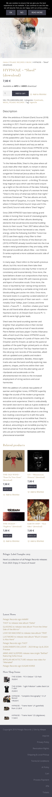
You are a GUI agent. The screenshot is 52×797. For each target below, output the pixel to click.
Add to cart (20, 93)
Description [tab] (10, 111)
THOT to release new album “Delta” (19, 623)
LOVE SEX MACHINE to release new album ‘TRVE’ (25, 633)
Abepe (43, 729)
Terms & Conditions (40, 761)
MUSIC (29, 62)
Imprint (45, 735)
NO (21, 12)
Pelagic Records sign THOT (15, 643)
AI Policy (45, 767)
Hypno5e (33, 102)
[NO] (49, 9)
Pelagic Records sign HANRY (15, 619)
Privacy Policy (43, 742)
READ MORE (37, 12)
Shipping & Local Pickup (38, 754)
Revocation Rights (41, 748)
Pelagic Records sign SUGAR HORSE (19, 666)
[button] (38, 94)
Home (5, 62)
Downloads (38, 100)
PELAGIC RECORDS (17, 62)
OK (10, 12)
